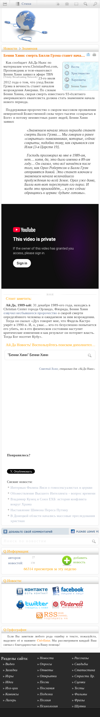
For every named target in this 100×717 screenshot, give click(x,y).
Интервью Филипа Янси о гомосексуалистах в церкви (51, 487)
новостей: (15, 563)
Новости (10, 48)
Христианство (80, 73)
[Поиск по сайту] (85, 3)
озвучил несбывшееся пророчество (30, 313)
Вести (75, 67)
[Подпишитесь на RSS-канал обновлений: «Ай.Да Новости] (50, 620)
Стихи (25, 3)
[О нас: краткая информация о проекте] (58, 3)
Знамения (29, 48)
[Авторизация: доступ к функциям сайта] (95, 3)
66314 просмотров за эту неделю (50, 568)
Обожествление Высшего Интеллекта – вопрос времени (52, 493)
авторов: (14, 557)
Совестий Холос (48, 368)
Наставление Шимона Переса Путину (39, 510)
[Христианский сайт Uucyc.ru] (24, 40)
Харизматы (78, 80)
